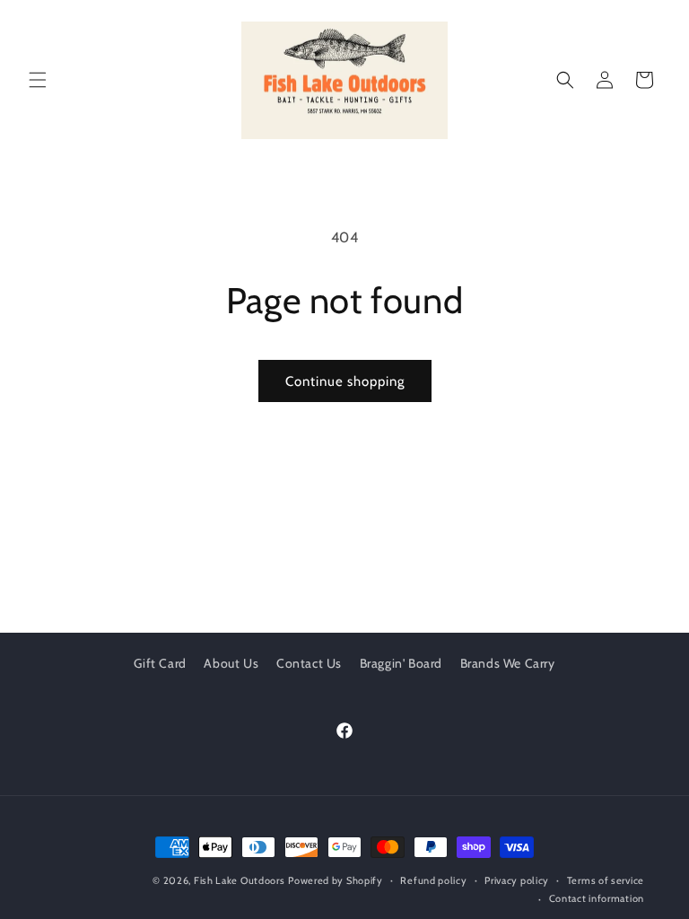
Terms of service (605, 880)
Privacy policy (516, 880)
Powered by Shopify (335, 880)
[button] (37, 80)
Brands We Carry (507, 663)
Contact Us (309, 663)
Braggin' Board (401, 663)
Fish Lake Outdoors (239, 880)
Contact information (596, 898)
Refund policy (433, 880)
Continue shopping (345, 381)
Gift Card (160, 663)
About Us (231, 663)
